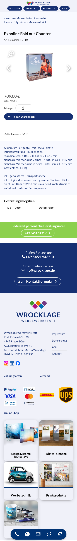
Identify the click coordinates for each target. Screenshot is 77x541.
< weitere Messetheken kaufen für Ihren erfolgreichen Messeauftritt (25, 20)
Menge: (9, 108)
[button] (49, 534)
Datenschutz (59, 340)
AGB (54, 347)
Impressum (58, 333)
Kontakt (57, 353)
